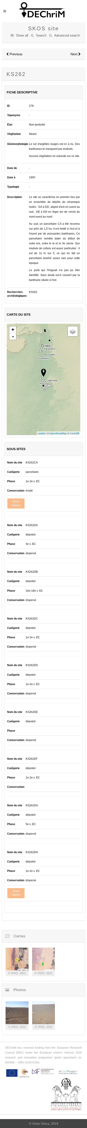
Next (74, 54)
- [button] (12, 336)
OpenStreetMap (58, 433)
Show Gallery (16, 503)
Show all (22, 35)
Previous (16, 54)
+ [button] (12, 329)
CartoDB (74, 433)
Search (41, 35)
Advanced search (67, 35)
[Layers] (73, 331)
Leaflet (41, 433)
